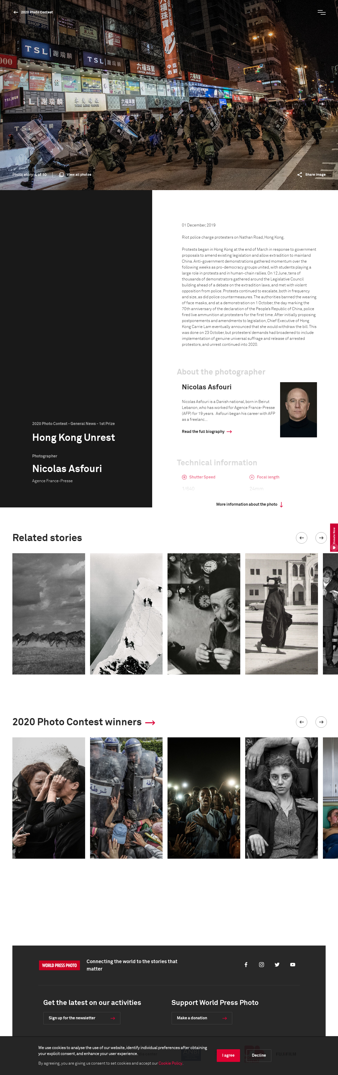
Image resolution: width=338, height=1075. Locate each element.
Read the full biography (203, 432)
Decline (259, 1055)
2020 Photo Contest (37, 12)
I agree (228, 1055)
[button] (301, 538)
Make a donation (192, 1018)
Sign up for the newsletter (72, 1018)
